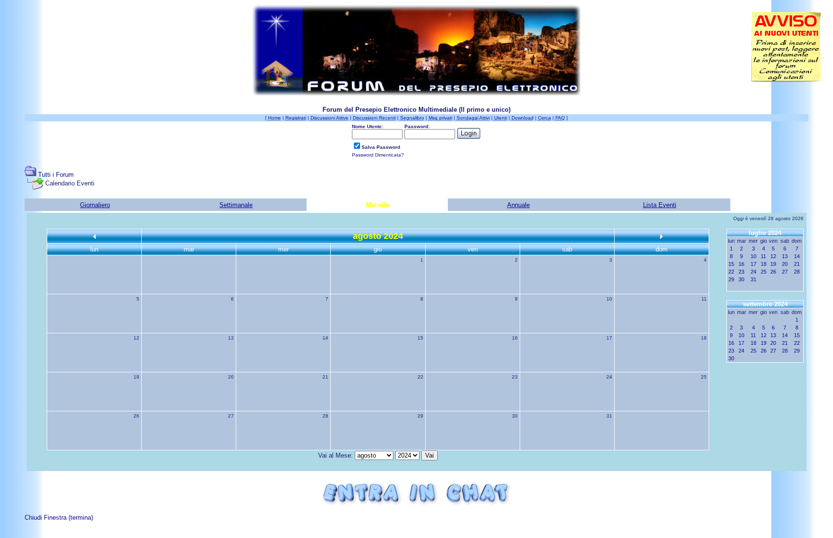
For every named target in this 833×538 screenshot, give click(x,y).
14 (325, 338)
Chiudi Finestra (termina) (59, 517)
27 (231, 416)
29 (420, 416)
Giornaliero (95, 205)
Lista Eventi (659, 205)
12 (136, 338)
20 (231, 377)
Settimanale (236, 205)
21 (325, 377)
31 (609, 416)
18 (704, 338)
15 (420, 338)
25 (704, 377)
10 (609, 299)
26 (136, 416)
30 (515, 416)
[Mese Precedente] (94, 236)
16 (515, 338)
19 (136, 377)
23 (515, 377)
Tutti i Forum (56, 174)
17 (609, 338)
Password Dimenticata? (378, 154)
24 (609, 377)
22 (420, 377)
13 (231, 338)
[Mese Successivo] (661, 236)
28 (325, 416)
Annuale (518, 205)
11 (704, 299)
